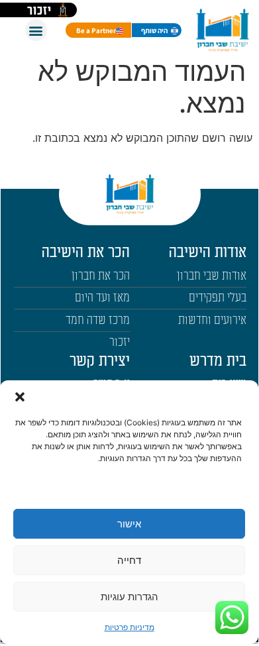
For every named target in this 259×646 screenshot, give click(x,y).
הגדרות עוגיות (129, 596)
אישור (129, 523)
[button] (19, 397)
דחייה (129, 560)
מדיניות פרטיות (129, 627)
